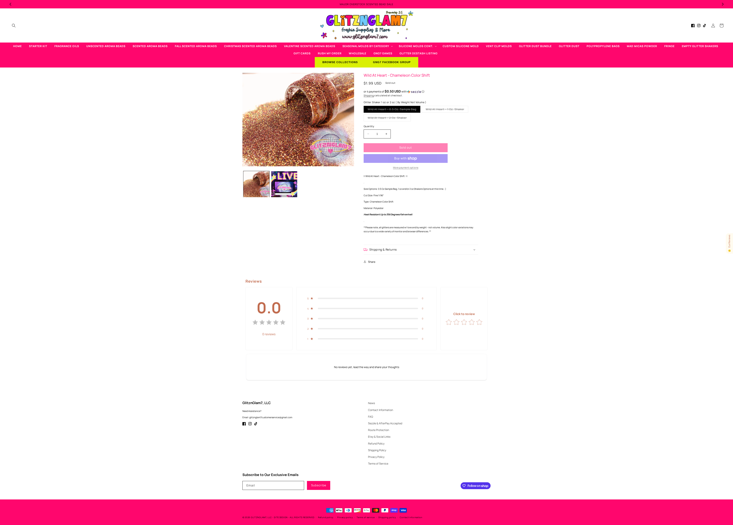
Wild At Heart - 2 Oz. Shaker (389, 118)
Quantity (369, 126)
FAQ (370, 416)
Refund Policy (376, 443)
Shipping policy (387, 517)
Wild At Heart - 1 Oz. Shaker (447, 110)
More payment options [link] (405, 167)
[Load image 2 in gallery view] (284, 184)
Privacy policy (345, 517)
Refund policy (325, 517)
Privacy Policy (376, 457)
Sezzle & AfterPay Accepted (385, 423)
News (371, 403)
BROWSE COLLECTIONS (340, 62)
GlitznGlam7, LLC (261, 517)
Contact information (411, 517)
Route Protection (378, 430)
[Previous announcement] (10, 4)
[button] (14, 25)
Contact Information (380, 410)
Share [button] (371, 262)
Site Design (281, 517)
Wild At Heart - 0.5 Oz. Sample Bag (394, 110)
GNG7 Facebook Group (392, 62)
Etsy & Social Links (379, 436)
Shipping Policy (377, 450)
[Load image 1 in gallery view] (256, 184)
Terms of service (366, 517)
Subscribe (318, 485)
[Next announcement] (722, 4)
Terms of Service (378, 463)
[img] (269, 323)
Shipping (369, 95)
